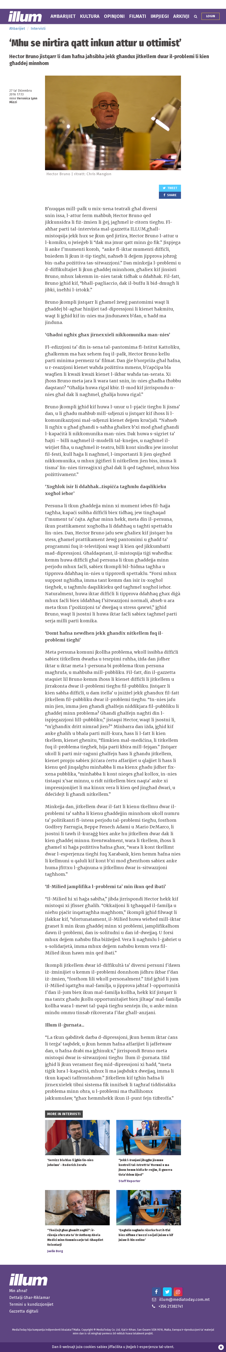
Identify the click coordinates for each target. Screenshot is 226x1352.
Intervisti (38, 28)
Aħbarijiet (63, 16)
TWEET (172, 188)
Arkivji (181, 16)
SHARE (171, 195)
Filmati (137, 16)
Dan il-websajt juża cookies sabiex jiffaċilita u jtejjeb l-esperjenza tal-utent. (113, 1347)
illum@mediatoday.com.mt (184, 1299)
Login (210, 16)
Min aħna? (18, 1290)
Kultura (90, 16)
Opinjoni (114, 16)
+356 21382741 (170, 1306)
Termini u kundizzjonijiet (31, 1304)
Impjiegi (160, 16)
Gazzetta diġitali (23, 1311)
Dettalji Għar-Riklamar (29, 1297)
